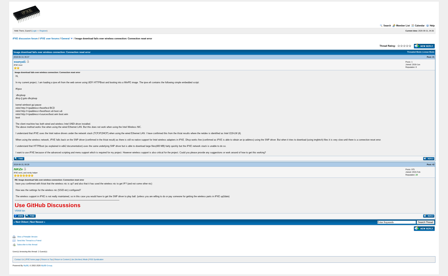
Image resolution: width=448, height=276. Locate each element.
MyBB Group (46, 265)
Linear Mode (428, 52)
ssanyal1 (20, 61)
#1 (433, 57)
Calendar (420, 25)
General (65, 38)
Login (34, 31)
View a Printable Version (27, 237)
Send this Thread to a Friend (29, 240)
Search (387, 25)
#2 (433, 164)
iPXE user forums (49, 38)
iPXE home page (33, 259)
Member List (403, 25)
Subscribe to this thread (27, 244)
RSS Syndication (96, 259)
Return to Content (61, 259)
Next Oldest (22, 222)
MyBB (26, 265)
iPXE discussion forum (25, 38)
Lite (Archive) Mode (79, 259)
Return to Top (47, 259)
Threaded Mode (414, 52)
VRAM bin (20, 210)
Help (432, 25)
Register (43, 31)
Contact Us (19, 259)
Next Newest (36, 222)
